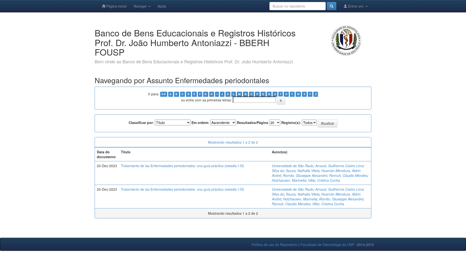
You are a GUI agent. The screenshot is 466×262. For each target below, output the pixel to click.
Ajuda (162, 6)
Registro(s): (291, 122)
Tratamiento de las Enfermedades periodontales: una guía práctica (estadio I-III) (182, 165)
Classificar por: (141, 122)
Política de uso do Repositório (275, 244)
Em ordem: (200, 122)
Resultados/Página (252, 122)
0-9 (164, 94)
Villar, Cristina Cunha (324, 180)
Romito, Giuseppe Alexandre (305, 175)
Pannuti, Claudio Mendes (348, 175)
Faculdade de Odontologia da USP (327, 244)
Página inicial (115, 6)
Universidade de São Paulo (292, 165)
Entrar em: (356, 6)
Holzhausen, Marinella (289, 180)
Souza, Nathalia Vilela (302, 170)
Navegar (141, 6)
